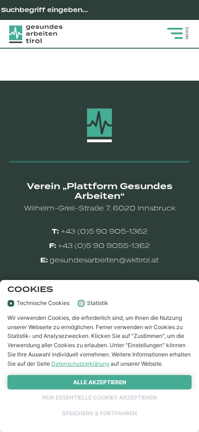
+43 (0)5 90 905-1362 (104, 231)
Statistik (97, 303)
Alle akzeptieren (99, 382)
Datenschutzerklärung (80, 363)
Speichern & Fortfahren (99, 413)
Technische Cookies (43, 303)
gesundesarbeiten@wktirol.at (104, 260)
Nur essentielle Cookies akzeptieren (99, 397)
